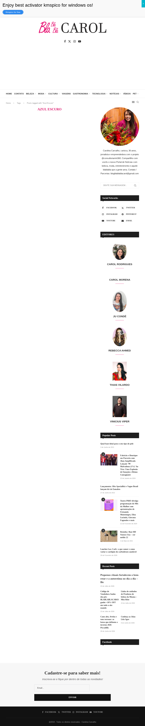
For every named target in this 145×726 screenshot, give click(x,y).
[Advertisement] (72, 68)
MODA (41, 94)
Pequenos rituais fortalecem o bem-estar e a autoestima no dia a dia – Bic (119, 578)
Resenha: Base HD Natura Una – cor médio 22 (128, 534)
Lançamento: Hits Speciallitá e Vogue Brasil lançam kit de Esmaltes (119, 487)
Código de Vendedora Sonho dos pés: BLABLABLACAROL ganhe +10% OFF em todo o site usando (109, 599)
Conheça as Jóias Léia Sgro (128, 618)
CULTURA (53, 94)
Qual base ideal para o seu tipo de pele (116, 444)
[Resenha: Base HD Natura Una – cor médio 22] (108, 536)
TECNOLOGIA (98, 94)
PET (135, 94)
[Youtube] (79, 41)
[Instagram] (74, 41)
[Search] (137, 102)
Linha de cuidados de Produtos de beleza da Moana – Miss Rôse (129, 595)
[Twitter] (69, 41)
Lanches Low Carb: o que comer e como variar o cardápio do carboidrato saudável (118, 550)
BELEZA (30, 94)
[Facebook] (65, 41)
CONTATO (19, 94)
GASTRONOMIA (80, 94)
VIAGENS (66, 94)
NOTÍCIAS (114, 94)
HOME (9, 94)
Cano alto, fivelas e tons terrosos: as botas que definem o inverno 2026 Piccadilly (109, 622)
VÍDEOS (127, 94)
